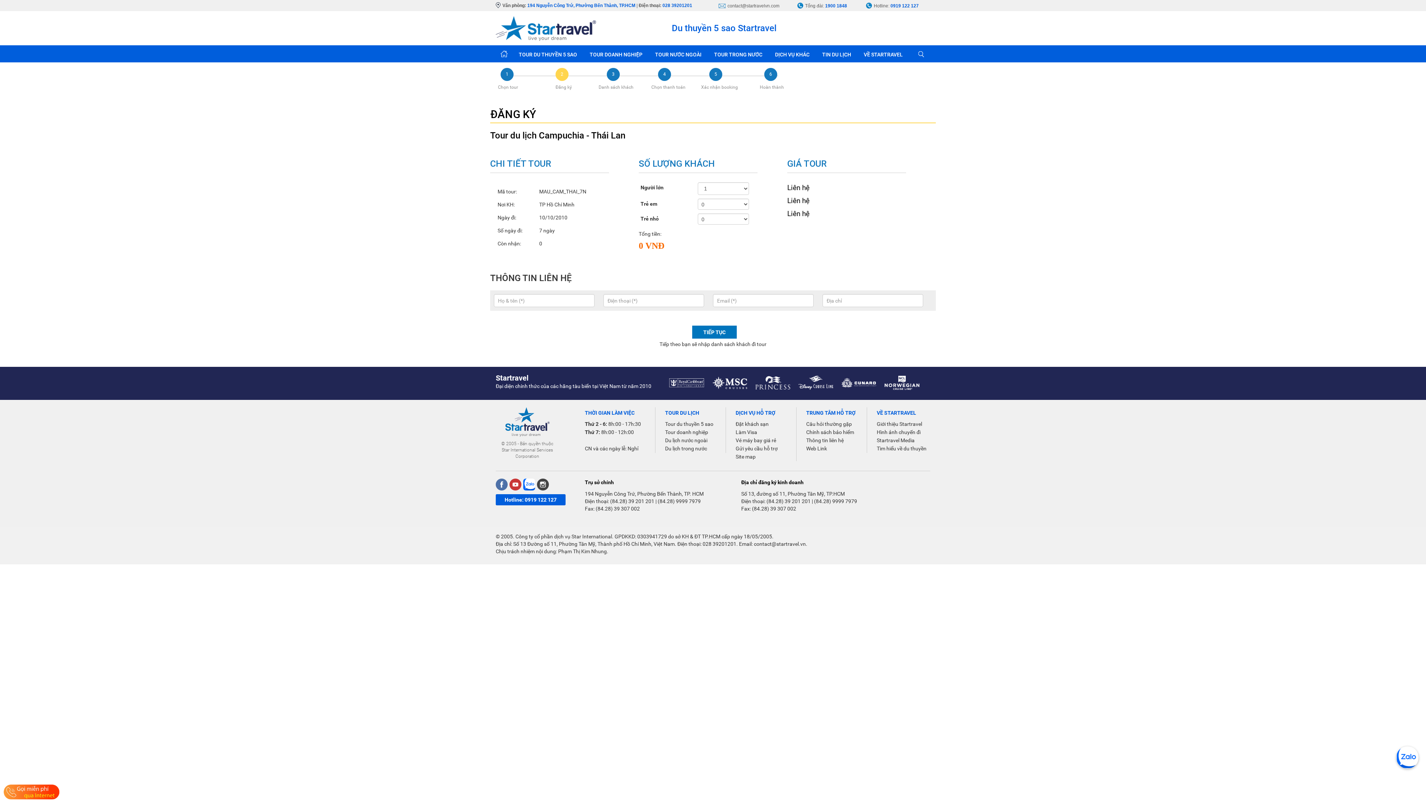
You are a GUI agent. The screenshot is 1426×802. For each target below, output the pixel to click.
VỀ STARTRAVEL (883, 55)
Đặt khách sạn (752, 424)
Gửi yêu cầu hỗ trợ (757, 448)
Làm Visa (746, 432)
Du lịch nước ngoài (686, 440)
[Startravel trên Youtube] (515, 484)
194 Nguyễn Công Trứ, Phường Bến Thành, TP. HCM (644, 494)
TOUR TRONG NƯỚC (738, 55)
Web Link (816, 448)
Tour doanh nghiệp (686, 432)
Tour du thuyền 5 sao (689, 424)
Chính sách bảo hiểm (830, 432)
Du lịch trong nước (686, 448)
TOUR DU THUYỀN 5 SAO (548, 55)
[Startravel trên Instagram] (543, 484)
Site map (746, 457)
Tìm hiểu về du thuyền (902, 448)
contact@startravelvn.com (753, 6)
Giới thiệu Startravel (899, 424)
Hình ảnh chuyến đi (899, 432)
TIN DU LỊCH (836, 55)
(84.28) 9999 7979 (679, 501)
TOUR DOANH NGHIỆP (616, 55)
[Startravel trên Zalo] (529, 484)
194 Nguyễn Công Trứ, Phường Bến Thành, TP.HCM (581, 5)
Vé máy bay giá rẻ (756, 440)
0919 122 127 (905, 6)
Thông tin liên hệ (825, 440)
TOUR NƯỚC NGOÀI (678, 55)
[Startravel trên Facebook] (502, 484)
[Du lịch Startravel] (546, 28)
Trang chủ (504, 53)
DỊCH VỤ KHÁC (792, 55)
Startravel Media (896, 440)
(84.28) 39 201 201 (632, 501)
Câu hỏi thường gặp (829, 424)
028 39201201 (677, 5)
